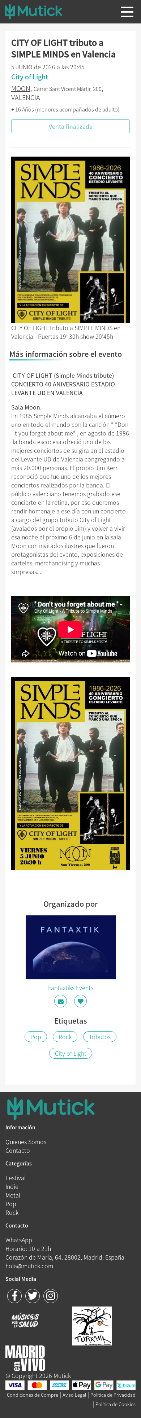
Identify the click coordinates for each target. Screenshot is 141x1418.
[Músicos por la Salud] (25, 1321)
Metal (12, 1195)
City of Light (70, 1053)
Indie (11, 1186)
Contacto (17, 1150)
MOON (20, 88)
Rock (65, 1036)
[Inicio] (39, 11)
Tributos (100, 1036)
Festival (15, 1177)
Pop (35, 1036)
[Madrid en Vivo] (92, 1325)
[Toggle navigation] (127, 12)
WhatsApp (18, 1239)
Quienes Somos (25, 1141)
